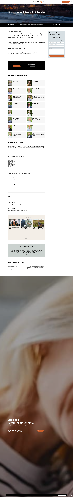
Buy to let (9, 159)
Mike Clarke (34, 118)
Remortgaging (10, 166)
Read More (14, 91)
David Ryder (15, 81)
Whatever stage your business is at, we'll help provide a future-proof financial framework (21, 204)
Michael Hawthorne (36, 88)
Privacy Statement (34, 270)
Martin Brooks (16, 118)
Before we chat (51, 48)
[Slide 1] (25, 238)
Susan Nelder (35, 81)
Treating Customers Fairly (12, 266)
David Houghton (36, 125)
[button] (10, 83)
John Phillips (35, 96)
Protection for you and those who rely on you (14, 179)
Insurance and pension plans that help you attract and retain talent (17, 210)
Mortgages (10, 158)
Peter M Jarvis (35, 103)
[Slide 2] (26, 238)
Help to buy (10, 163)
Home (8, 31)
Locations (11, 31)
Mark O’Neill (15, 133)
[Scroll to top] (71, 495)
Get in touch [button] (40, 430)
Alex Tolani (15, 103)
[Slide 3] (27, 238)
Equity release (10, 160)
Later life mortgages (11, 165)
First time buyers (10, 162)
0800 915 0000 (32, 66)
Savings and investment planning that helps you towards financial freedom (19, 173)
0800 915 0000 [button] (57, 24)
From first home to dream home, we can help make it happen (16, 156)
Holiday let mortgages (11, 164)
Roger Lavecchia (36, 133)
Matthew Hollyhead (17, 96)
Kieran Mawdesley (17, 88)
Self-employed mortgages (12, 161)
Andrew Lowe (16, 125)
